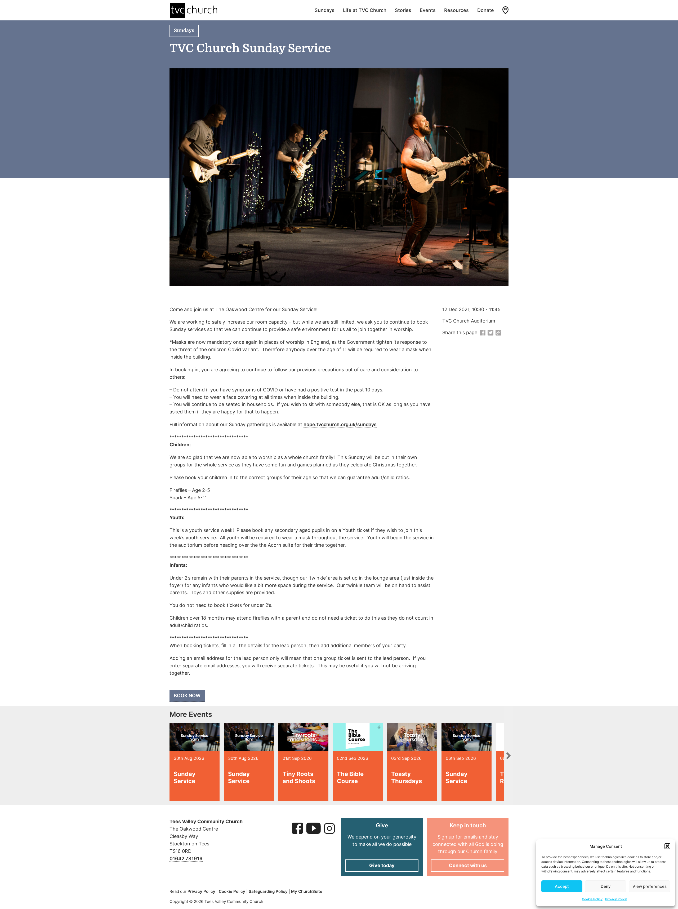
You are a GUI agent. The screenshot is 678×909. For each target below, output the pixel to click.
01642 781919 (186, 858)
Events (428, 10)
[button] (667, 846)
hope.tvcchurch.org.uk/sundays (340, 424)
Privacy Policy (616, 899)
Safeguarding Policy (269, 891)
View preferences (649, 886)
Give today (382, 865)
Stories (403, 10)
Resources (456, 10)
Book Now (187, 695)
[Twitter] (490, 333)
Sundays (324, 10)
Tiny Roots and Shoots (299, 777)
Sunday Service (184, 777)
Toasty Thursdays (406, 777)
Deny (606, 886)
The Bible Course (350, 777)
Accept (562, 886)
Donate (485, 10)
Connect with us (468, 865)
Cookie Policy (592, 899)
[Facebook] (483, 333)
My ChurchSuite (306, 891)
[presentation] (508, 755)
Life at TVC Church (364, 10)
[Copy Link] (498, 333)
